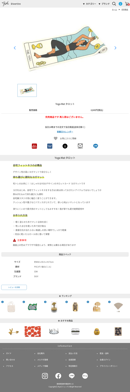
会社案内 (40, 353)
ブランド (106, 4)
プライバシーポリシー (109, 366)
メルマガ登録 (42, 360)
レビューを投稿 (14, 287)
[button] (115, 48)
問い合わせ (10, 360)
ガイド (8, 353)
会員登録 (72, 360)
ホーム (114, 9)
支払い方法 (73, 353)
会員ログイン (105, 360)
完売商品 (124, 9)
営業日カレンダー (65, 132)
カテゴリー (91, 4)
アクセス (9, 366)
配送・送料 (104, 353)
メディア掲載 (42, 366)
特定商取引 (73, 366)
